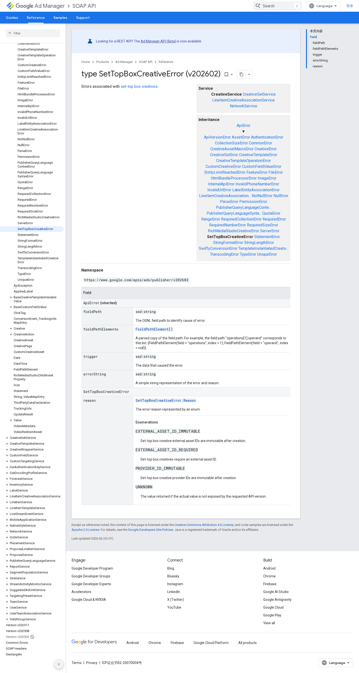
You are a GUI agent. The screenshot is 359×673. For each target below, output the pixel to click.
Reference (36, 17)
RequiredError (274, 219)
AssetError (241, 137)
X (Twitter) (175, 600)
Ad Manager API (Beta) (158, 41)
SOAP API (84, 6)
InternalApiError (221, 184)
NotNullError (262, 195)
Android (269, 568)
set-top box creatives (139, 86)
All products (247, 643)
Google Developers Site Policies (150, 530)
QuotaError (271, 213)
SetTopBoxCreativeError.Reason (166, 400)
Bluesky (173, 576)
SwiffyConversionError (218, 248)
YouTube (174, 607)
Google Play (272, 615)
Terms (77, 663)
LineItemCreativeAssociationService (243, 100)
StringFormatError (228, 242)
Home (85, 62)
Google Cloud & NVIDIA (89, 600)
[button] (32, 299)
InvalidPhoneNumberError (257, 184)
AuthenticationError (267, 137)
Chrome (269, 576)
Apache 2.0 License (85, 530)
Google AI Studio (276, 592)
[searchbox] (33, 33)
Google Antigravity (277, 600)
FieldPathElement (152, 329)
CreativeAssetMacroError (231, 149)
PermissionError (253, 201)
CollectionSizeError (231, 143)
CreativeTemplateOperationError (243, 160)
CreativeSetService (259, 94)
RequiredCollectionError (241, 219)
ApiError (243, 125)
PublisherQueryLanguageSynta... (234, 213)
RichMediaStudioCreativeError (233, 231)
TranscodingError (224, 254)
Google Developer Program (92, 568)
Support (83, 17)
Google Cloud (273, 607)
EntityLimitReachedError (224, 172)
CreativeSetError (224, 154)
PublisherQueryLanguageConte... (243, 207)
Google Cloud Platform (211, 643)
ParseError (229, 201)
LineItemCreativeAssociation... (225, 195)
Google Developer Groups (91, 576)
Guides (12, 17)
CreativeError (265, 149)
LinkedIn (173, 592)
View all (269, 623)
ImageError (267, 178)
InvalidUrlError (219, 190)
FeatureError (256, 172)
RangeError (210, 219)
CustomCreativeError (223, 166)
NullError (281, 195)
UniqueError (267, 254)
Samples (60, 17)
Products (102, 62)
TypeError (248, 254)
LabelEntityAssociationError (256, 190)
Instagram (175, 584)
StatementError (267, 236)
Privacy (91, 663)
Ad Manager (50, 6)
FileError (275, 172)
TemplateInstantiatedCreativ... (263, 248)
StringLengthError (259, 242)
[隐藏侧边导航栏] (59, 664)
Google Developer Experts (91, 584)
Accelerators (81, 592)
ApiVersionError (217, 137)
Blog (170, 568)
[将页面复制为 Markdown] (241, 74)
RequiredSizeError (262, 225)
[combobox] (277, 5)
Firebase (269, 584)
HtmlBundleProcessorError (234, 178)
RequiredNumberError (227, 225)
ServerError (269, 231)
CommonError (260, 143)
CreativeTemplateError (258, 154)
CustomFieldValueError (261, 166)
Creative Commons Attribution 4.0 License (204, 525)
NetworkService (243, 106)
